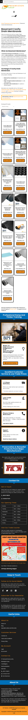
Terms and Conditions (6, 638)
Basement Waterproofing (6, 692)
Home (2, 23)
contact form (13, 309)
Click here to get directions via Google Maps (13, 563)
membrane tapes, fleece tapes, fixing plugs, (11, 89)
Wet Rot (19, 693)
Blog (2, 626)
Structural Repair (8, 694)
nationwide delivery (19, 699)
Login (2, 649)
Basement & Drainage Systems (12, 23)
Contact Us (4, 635)
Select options (7, 132)
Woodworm (13, 693)
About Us (3, 623)
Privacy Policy (4, 641)
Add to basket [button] (7, 188)
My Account (4, 651)
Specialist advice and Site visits (8, 628)
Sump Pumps (11, 91)
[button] (2, 468)
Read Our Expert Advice (10, 439)
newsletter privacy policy (18, 608)
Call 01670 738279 (8, 423)
